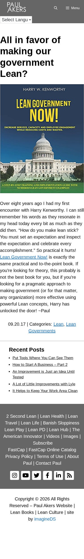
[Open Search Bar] (55, 8)
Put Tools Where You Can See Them (43, 358)
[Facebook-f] (47, 475)
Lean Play (14, 429)
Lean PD (36, 429)
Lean (58, 324)
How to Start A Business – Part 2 (40, 365)
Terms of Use (50, 456)
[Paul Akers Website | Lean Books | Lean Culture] (17, 8)
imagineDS (45, 519)
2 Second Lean (21, 416)
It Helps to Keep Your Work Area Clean (45, 391)
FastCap (16, 449)
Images (70, 436)
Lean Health (52, 416)
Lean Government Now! (23, 257)
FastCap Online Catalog (52, 449)
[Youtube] (25, 475)
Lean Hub (58, 429)
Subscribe (43, 443)
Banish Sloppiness (61, 422)
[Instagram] (14, 475)
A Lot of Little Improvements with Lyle (44, 384)
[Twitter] (36, 475)
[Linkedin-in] (58, 475)
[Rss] (69, 475)
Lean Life (30, 422)
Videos (53, 436)
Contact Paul (48, 463)
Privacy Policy (19, 456)
